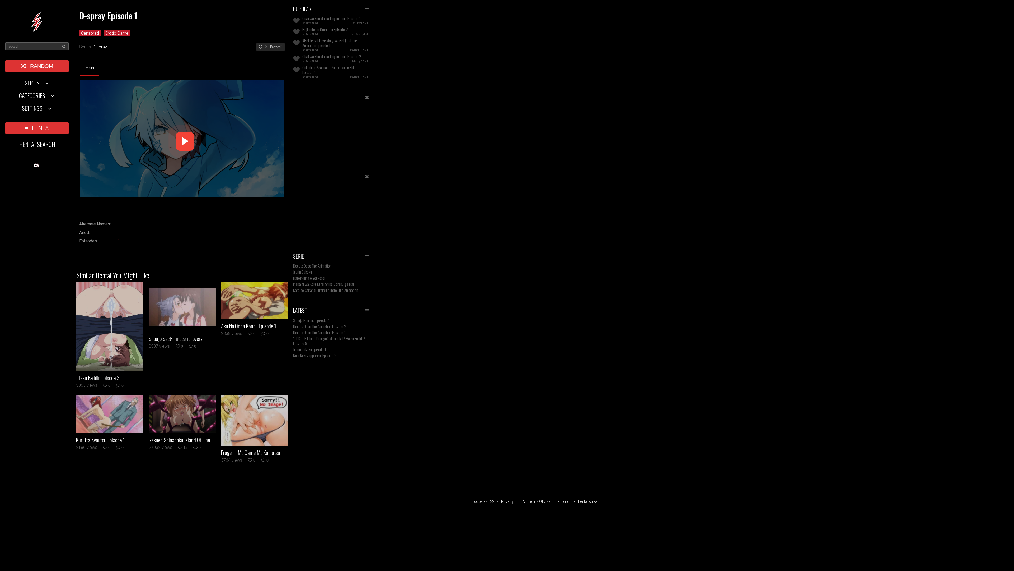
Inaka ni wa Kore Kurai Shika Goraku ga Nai (323, 284)
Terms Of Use (539, 501)
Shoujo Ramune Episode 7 (311, 320)
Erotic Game (117, 33)
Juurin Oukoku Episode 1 (309, 349)
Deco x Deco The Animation (312, 266)
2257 (494, 501)
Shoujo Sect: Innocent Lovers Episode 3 (176, 339)
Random (41, 66)
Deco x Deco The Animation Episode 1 (319, 332)
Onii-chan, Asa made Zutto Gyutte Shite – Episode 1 (330, 70)
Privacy (507, 501)
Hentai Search (37, 144)
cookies (480, 501)
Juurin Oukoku (302, 272)
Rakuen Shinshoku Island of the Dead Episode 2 (179, 440)
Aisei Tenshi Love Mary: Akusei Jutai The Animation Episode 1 (329, 43)
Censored (90, 33)
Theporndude (564, 501)
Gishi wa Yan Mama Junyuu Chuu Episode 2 (331, 56)
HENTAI (41, 128)
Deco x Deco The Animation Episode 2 (319, 326)
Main (89, 67)
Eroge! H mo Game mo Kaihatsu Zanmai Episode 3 (250, 453)
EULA (520, 501)
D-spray (100, 46)
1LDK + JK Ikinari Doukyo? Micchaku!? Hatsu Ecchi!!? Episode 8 (329, 340)
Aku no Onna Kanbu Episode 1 (248, 326)
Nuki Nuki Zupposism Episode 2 (314, 355)
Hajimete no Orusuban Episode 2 (325, 29)
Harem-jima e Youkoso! (309, 278)
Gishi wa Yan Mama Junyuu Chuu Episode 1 (331, 18)
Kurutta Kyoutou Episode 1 (100, 440)
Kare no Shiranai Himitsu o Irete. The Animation (325, 290)
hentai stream (589, 501)
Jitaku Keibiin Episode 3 (97, 378)
